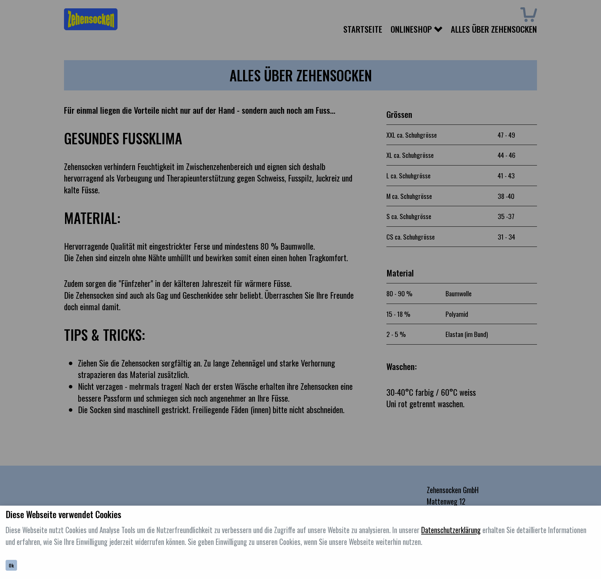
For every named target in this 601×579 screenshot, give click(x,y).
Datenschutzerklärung (451, 529)
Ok (11, 565)
